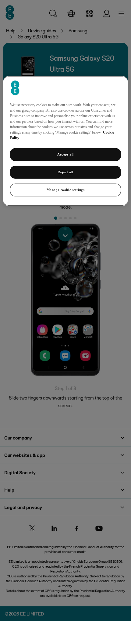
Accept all (65, 154)
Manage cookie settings (66, 190)
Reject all (65, 172)
